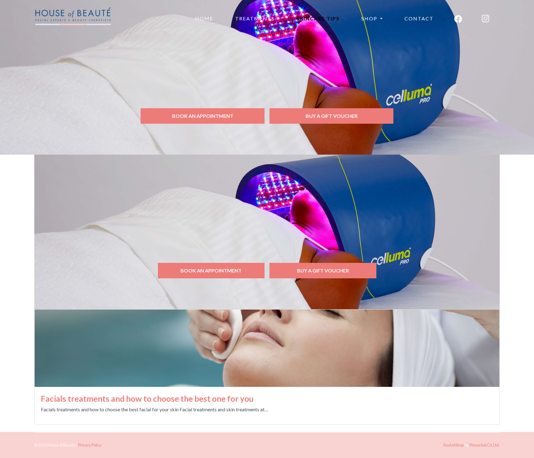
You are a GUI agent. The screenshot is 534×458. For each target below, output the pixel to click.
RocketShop (453, 445)
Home (204, 18)
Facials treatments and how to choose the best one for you (147, 399)
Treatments (255, 18)
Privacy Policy (90, 445)
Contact (419, 18)
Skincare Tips (318, 18)
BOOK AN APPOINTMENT (202, 116)
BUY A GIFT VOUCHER (332, 116)
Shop (370, 18)
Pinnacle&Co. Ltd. (484, 445)
